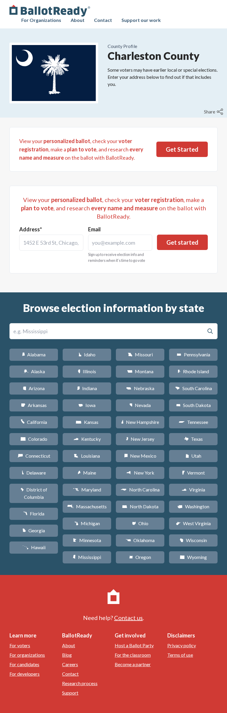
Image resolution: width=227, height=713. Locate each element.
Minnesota (87, 540)
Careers (70, 664)
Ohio (140, 523)
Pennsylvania (193, 354)
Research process (80, 683)
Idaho (87, 354)
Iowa (86, 405)
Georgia (33, 530)
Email (94, 229)
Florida (33, 513)
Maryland (87, 489)
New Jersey (140, 439)
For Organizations (41, 20)
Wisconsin (193, 540)
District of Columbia (33, 493)
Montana (140, 371)
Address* (30, 229)
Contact (103, 20)
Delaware (34, 472)
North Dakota (140, 506)
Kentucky (87, 439)
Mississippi (87, 557)
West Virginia (193, 523)
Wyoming (193, 557)
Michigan (87, 523)
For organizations (27, 655)
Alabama (34, 354)
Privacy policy (181, 645)
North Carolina (140, 489)
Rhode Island (193, 371)
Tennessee (193, 422)
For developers (24, 674)
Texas (193, 439)
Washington (193, 506)
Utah (193, 456)
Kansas (87, 422)
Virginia (193, 489)
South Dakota (193, 405)
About (78, 20)
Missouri (140, 354)
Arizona (34, 388)
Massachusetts (87, 506)
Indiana (87, 388)
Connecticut (33, 456)
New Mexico (140, 456)
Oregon (140, 557)
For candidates (24, 664)
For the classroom (133, 655)
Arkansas (34, 405)
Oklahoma (140, 540)
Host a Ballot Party (134, 645)
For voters (19, 645)
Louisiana (87, 456)
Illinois (87, 371)
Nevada (140, 405)
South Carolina (193, 388)
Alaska (34, 371)
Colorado (33, 439)
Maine (87, 472)
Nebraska (140, 388)
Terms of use (180, 655)
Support (70, 693)
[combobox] (51, 243)
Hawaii (34, 547)
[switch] (214, 111)
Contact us (128, 617)
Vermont (193, 472)
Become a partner (133, 664)
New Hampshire (140, 422)
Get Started (182, 149)
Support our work (141, 20)
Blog (67, 655)
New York (140, 472)
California (34, 422)
